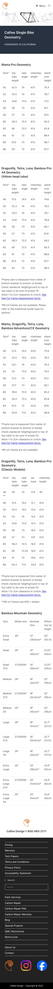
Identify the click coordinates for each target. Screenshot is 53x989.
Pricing (9, 844)
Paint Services (13, 897)
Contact (9, 952)
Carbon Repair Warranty (18, 914)
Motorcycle (11, 937)
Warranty (10, 850)
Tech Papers (12, 856)
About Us (10, 947)
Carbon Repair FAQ (15, 908)
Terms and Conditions (17, 861)
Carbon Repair (13, 902)
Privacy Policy (13, 867)
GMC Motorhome (14, 931)
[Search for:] (48, 5)
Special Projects (14, 925)
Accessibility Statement (18, 873)
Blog (7, 919)
